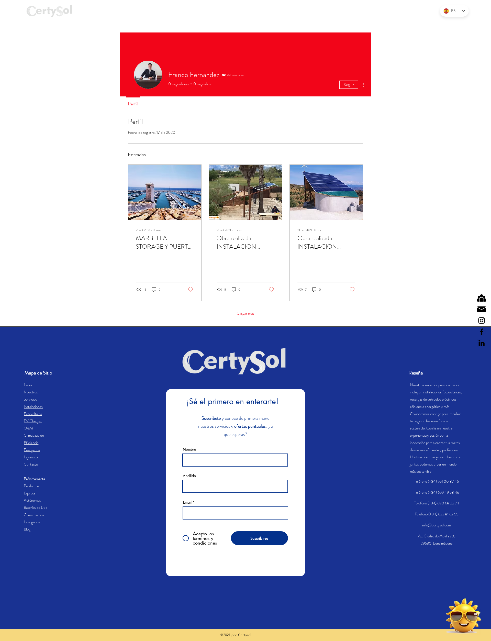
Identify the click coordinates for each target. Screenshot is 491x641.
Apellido (189, 476)
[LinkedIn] (481, 343)
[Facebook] (481, 331)
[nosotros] (481, 298)
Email (187, 502)
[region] (450, 616)
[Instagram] (481, 320)
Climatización (34, 435)
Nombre (189, 449)
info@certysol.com (436, 525)
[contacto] (481, 309)
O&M (28, 428)
